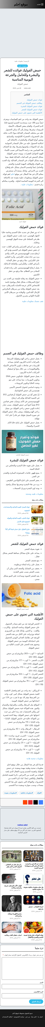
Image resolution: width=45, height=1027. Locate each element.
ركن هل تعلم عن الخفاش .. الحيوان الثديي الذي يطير (13, 865)
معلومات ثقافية (26, 793)
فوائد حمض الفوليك (34, 100)
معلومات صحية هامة (35, 758)
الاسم (41, 982)
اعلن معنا (34, 1017)
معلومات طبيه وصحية (34, 494)
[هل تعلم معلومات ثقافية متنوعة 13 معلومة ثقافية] (33, 879)
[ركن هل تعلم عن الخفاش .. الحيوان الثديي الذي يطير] (12, 856)
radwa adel (27, 88)
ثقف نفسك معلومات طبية (32, 301)
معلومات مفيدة (10, 793)
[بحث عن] (34, 5)
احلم (13, 174)
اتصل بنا (40, 1017)
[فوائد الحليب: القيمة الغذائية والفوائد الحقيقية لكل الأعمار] (37, 520)
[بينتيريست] (30, 802)
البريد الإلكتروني (38, 992)
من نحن (27, 1017)
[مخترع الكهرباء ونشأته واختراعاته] (12, 903)
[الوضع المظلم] (30, 5)
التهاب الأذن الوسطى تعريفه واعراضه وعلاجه (13, 887)
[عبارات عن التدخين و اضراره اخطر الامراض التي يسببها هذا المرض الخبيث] (33, 856)
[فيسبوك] (41, 802)
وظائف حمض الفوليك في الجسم (29, 103)
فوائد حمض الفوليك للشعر (32, 109)
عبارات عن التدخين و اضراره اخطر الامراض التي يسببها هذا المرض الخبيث (34, 866)
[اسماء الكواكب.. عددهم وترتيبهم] (33, 900)
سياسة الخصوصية (19, 1017)
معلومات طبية (19, 61)
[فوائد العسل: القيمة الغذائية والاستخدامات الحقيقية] (37, 509)
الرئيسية (26, 61)
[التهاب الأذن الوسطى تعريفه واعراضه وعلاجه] (12, 878)
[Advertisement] (22, 33)
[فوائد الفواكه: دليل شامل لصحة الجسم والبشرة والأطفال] (33, 927)
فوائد (38, 793)
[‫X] (35, 802)
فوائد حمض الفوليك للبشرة (31, 106)
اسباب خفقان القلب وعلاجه (13, 935)
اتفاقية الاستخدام (7, 1017)
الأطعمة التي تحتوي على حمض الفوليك (27, 113)
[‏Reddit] (25, 802)
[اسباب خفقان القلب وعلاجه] (12, 927)
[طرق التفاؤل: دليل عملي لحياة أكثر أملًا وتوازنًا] (37, 531)
